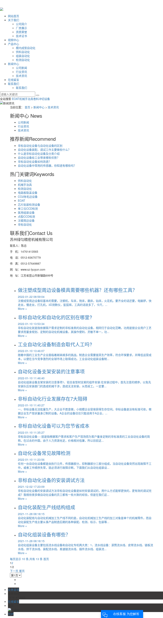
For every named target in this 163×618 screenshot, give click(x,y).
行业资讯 (21, 72)
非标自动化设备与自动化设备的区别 (40, 146)
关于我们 (13, 20)
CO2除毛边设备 (28, 197)
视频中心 (13, 40)
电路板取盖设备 (27, 193)
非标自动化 (25, 224)
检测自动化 (23, 60)
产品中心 (13, 44)
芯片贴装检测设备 (29, 204)
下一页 (14, 571)
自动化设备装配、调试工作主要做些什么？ (44, 150)
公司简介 (21, 24)
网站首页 (13, 16)
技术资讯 (21, 76)
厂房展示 (21, 28)
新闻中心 (13, 64)
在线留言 (13, 80)
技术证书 (21, 36)
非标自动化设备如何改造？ (34, 161)
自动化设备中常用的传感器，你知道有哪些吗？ (47, 165)
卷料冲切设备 (41, 99)
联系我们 (13, 84)
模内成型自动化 (25, 48)
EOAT (15, 99)
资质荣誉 (21, 32)
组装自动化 (23, 56)
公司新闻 (21, 68)
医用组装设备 (26, 212)
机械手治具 (26, 99)
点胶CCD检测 (26, 216)
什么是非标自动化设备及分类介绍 (39, 153)
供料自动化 (23, 52)
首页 (27, 107)
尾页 (22, 571)
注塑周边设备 (26, 220)
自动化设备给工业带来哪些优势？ (39, 157)
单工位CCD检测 (28, 208)
